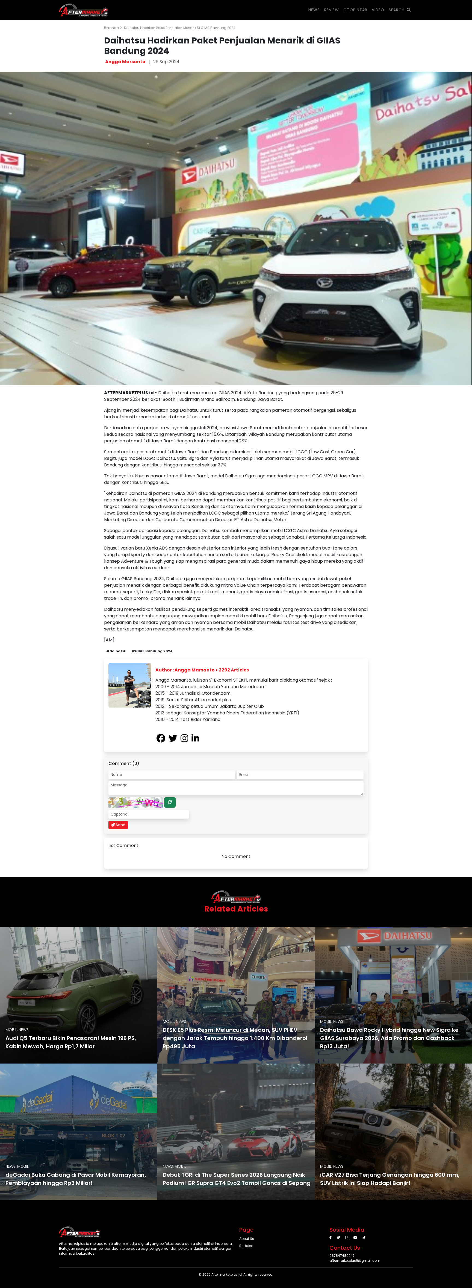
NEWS (314, 10)
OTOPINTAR (355, 10)
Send (120, 825)
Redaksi (246, 1245)
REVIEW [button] (331, 10)
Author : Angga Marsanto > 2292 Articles (202, 670)
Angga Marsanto (125, 62)
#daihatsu (116, 651)
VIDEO (378, 10)
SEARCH (397, 10)
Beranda (112, 27)
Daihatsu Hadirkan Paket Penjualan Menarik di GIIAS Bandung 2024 (179, 27)
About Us (246, 1238)
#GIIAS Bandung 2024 (152, 651)
